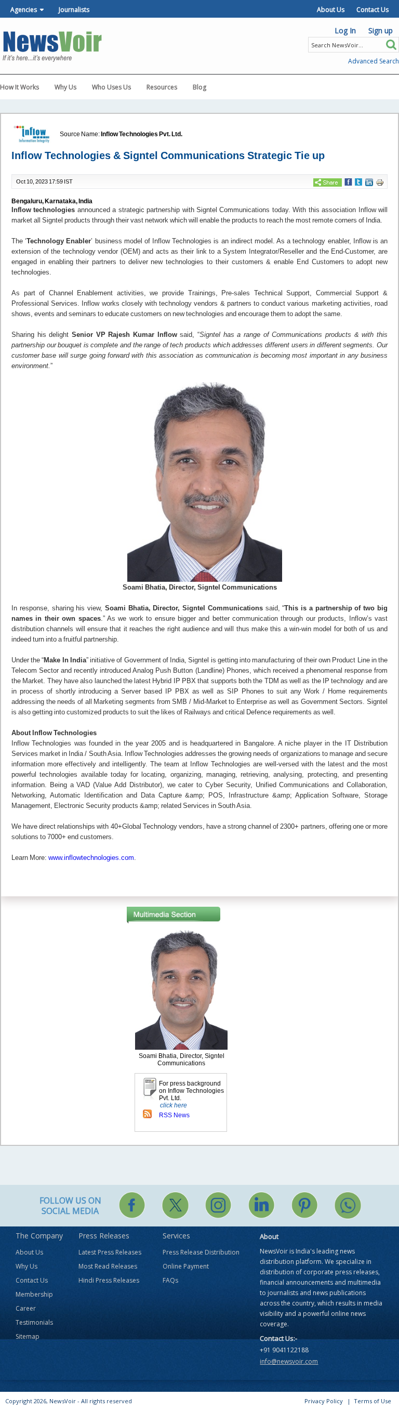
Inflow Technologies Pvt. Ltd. (141, 134)
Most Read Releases (107, 1266)
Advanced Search (373, 61)
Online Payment (186, 1266)
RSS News (174, 1115)
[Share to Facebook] (348, 181)
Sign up (380, 30)
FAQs (170, 1280)
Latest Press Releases (109, 1252)
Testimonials (34, 1322)
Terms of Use (372, 1401)
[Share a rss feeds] (147, 1113)
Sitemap (27, 1336)
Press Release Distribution (201, 1252)
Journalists (74, 9)
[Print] (380, 182)
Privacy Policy (323, 1401)
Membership (34, 1294)
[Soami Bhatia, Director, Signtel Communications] (181, 989)
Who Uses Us (111, 87)
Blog (199, 87)
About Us (330, 9)
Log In (345, 30)
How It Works (19, 87)
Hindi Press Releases (108, 1280)
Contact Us (372, 9)
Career (26, 1308)
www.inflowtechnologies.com (91, 857)
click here (173, 1105)
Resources (162, 87)
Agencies (23, 9)
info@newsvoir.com (289, 1361)
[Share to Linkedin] (369, 182)
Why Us (65, 87)
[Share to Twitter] (358, 181)
